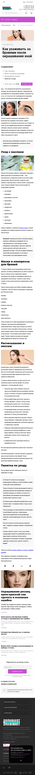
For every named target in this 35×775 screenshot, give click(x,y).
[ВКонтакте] (5, 566)
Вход (24, 2)
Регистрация (30, 2)
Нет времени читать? (27, 84)
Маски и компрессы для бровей (14, 73)
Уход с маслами (9, 71)
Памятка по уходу (10, 79)
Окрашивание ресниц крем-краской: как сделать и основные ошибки (15, 596)
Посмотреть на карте (9, 741)
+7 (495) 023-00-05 (28, 6)
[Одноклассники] (13, 566)
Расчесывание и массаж (12, 76)
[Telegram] (30, 566)
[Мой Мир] (22, 566)
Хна (2, 89)
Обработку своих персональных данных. (21, 676)
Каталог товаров (11, 19)
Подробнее (4, 612)
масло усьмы (24, 228)
